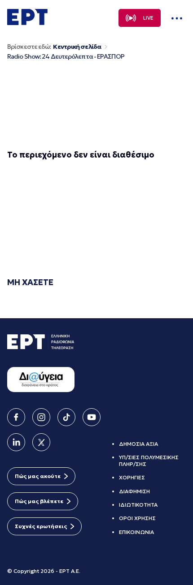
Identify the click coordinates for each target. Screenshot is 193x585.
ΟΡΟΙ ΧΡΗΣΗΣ (137, 518)
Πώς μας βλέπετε (39, 501)
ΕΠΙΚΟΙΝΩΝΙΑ (136, 532)
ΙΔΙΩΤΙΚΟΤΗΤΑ (138, 504)
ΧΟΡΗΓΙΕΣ (132, 477)
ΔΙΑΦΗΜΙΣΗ (134, 491)
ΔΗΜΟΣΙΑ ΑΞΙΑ (138, 443)
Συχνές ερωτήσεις (41, 526)
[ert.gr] (27, 22)
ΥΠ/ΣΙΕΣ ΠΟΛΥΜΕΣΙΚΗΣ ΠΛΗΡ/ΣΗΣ (149, 460)
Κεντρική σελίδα (77, 47)
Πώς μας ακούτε (38, 476)
